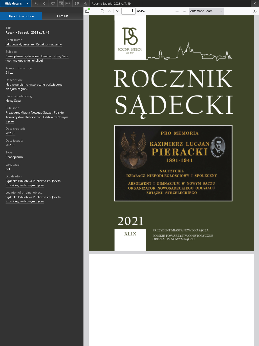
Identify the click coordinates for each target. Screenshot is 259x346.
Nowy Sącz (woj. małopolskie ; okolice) (37, 58)
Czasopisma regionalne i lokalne (28, 56)
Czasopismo (14, 157)
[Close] (255, 3)
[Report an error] (85, 3)
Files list (62, 16)
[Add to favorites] (53, 3)
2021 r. (10, 145)
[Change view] (60, 3)
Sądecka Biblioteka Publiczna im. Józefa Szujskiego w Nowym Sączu (33, 183)
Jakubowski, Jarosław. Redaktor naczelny (34, 44)
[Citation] (76, 3)
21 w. (9, 72)
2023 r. (10, 133)
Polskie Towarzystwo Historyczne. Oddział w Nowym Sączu (37, 116)
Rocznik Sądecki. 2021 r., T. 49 (27, 32)
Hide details (13, 3)
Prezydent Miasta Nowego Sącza (29, 112)
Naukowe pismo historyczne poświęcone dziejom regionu (34, 86)
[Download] (35, 3)
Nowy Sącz (13, 100)
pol (8, 169)
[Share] (44, 3)
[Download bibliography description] (67, 3)
